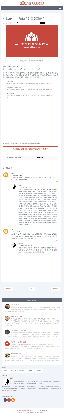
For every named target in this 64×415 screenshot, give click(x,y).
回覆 (57, 181)
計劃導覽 (38, 371)
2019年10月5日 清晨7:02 (16, 232)
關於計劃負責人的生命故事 (18, 330)
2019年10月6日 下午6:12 (26, 246)
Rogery (20, 185)
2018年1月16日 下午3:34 (16, 175)
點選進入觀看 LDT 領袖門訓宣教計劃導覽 (30, 149)
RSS (13, 400)
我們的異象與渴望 (16, 354)
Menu (4, 8)
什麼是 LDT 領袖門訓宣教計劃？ (20, 342)
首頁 (32, 288)
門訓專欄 (21, 371)
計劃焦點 (30, 371)
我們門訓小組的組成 (16, 316)
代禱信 (5, 371)
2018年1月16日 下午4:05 (26, 187)
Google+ (9, 400)
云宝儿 (13, 229)
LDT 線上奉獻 (15, 305)
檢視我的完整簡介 (32, 392)
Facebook (5, 400)
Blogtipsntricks (40, 412)
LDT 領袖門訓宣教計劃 (26, 410)
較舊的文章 (55, 288)
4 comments (22, 23)
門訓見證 (13, 371)
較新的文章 (8, 288)
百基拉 (13, 173)
